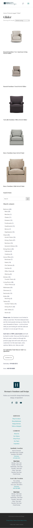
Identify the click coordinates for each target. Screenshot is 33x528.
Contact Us (8, 357)
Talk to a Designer (16, 426)
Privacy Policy (9, 520)
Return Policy (24, 520)
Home (5, 13)
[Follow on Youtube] (21, 403)
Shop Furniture (16, 418)
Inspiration (16, 443)
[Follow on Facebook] (12, 403)
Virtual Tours (16, 438)
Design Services (16, 423)
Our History (16, 436)
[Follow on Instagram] (16, 403)
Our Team (16, 441)
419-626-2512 (16, 458)
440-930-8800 (16, 488)
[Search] (28, 199)
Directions (16, 456)
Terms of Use (17, 520)
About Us (16, 433)
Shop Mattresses (16, 421)
